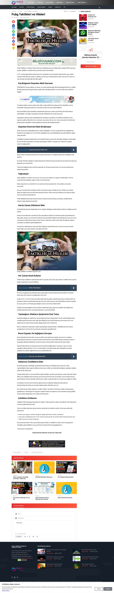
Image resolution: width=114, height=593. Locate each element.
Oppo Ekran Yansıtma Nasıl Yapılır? (90, 556)
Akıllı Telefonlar (82, 2)
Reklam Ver (58, 7)
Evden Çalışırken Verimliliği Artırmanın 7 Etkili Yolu (20, 477)
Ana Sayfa (14, 7)
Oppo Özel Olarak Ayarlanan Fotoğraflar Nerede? (56, 550)
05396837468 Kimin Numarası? (44, 477)
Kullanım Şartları (41, 7)
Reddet (99, 589)
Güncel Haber (49, 2)
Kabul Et (108, 589)
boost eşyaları (17, 452)
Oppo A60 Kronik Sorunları (65, 497)
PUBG (31, 422)
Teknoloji (40, 2)
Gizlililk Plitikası (30, 7)
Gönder (19, 536)
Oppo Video (60, 2)
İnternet (20, 11)
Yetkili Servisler (70, 2)
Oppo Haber (31, 2)
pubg (26, 452)
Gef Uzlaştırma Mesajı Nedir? (66, 477)
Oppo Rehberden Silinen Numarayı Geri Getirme (42, 498)
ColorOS (21, 7)
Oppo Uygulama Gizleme (88, 564)
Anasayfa (14, 11)
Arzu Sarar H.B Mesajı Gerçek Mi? (21, 498)
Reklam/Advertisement (27, 558)
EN (64, 7)
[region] (57, 587)
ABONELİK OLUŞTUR (90, 66)
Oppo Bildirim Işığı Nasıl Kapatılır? (55, 564)
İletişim (50, 7)
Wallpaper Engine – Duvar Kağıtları (93, 23)
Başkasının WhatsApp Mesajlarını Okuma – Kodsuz (94, 32)
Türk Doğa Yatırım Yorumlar (93, 39)
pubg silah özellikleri (37, 452)
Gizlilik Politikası (6, 590)
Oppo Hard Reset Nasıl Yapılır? (89, 549)
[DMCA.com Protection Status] (22, 560)
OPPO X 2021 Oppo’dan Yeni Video (55, 557)
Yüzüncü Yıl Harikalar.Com (92, 15)
